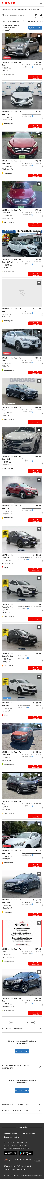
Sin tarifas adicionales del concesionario (29, 557)
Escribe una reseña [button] (22, 1051)
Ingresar (38, 1160)
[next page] (33, 1022)
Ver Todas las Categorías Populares (17, 1148)
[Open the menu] (40, 3)
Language (10, 1160)
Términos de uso (9, 1166)
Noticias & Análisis (10, 1133)
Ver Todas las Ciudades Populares (16, 1142)
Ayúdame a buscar (35, 28)
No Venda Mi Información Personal (15, 1169)
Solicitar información (35, 77)
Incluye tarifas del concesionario (31, 65)
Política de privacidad (24, 1166)
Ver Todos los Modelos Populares (17, 1145)
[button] (36, 15)
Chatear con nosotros (11, 1137)
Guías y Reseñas (29, 1133)
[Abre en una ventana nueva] (10, 1153)
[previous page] (11, 1022)
